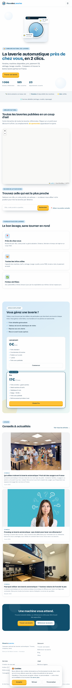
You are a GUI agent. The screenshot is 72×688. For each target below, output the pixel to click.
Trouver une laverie (10, 75)
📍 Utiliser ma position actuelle (60, 208)
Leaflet (52, 183)
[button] (4, 130)
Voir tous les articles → (62, 428)
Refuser (34, 682)
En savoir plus (35, 677)
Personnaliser (51, 682)
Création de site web (8, 664)
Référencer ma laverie (45, 623)
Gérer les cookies (65, 684)
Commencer (36, 365)
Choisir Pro (36, 403)
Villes (39, 655)
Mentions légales (42, 664)
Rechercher (43, 207)
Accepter (19, 682)
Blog (38, 652)
